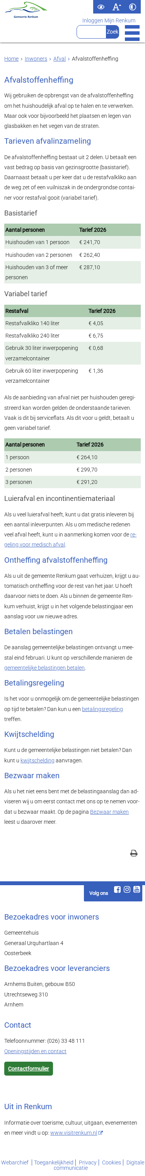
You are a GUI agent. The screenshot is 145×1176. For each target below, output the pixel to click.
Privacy (88, 1162)
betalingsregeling (102, 709)
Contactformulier (28, 1069)
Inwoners (36, 59)
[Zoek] (112, 32)
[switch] (101, 7)
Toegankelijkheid (53, 1162)
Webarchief (15, 1162)
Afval (59, 59)
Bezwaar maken (109, 812)
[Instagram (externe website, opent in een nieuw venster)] (127, 889)
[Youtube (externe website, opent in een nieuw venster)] (137, 889)
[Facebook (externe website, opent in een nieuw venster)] (117, 889)
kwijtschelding (37, 760)
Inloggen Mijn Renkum (108, 20)
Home (11, 59)
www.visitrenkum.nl (73, 1133)
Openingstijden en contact (35, 1051)
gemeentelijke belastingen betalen (44, 668)
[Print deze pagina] (134, 854)
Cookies (111, 1162)
